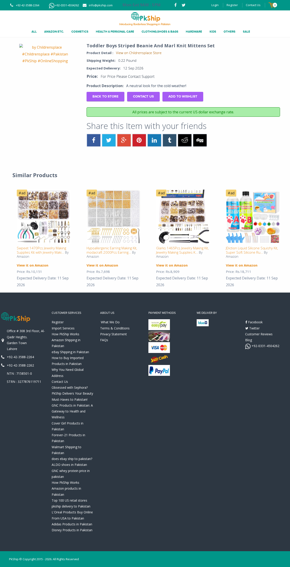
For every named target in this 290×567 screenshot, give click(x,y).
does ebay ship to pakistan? (72, 459)
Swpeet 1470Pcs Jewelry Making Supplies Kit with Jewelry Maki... (41, 250)
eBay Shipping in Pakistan (70, 352)
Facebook (255, 322)
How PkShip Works (65, 334)
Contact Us (253, 5)
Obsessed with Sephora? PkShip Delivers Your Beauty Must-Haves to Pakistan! (72, 393)
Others (229, 31)
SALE (246, 31)
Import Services (63, 328)
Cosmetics (79, 31)
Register (232, 5)
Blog (248, 340)
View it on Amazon (32, 265)
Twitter (254, 328)
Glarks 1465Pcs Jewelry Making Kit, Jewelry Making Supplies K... (182, 250)
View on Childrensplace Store (139, 52)
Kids (213, 31)
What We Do (110, 322)
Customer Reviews (259, 334)
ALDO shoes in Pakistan (69, 464)
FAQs (104, 340)
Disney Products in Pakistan (72, 530)
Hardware (194, 31)
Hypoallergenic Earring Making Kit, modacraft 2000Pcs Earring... (112, 250)
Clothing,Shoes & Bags (160, 31)
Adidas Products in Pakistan (72, 524)
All (34, 31)
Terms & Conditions (115, 328)
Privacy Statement (113, 334)
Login (215, 5)
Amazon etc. (54, 31)
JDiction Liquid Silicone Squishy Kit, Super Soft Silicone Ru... (252, 250)
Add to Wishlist (182, 96)
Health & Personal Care (115, 31)
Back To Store (105, 96)
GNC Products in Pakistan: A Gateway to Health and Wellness (72, 411)
